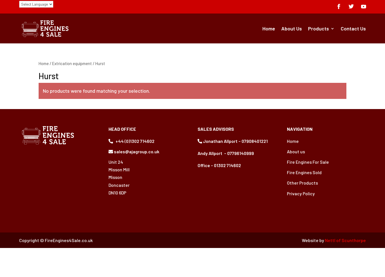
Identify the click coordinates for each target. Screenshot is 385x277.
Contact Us (353, 28)
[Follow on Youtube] (364, 6)
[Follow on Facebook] (339, 6)
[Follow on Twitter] (351, 6)
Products (318, 28)
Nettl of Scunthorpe (345, 240)
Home (268, 28)
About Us (291, 28)
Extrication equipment (72, 63)
